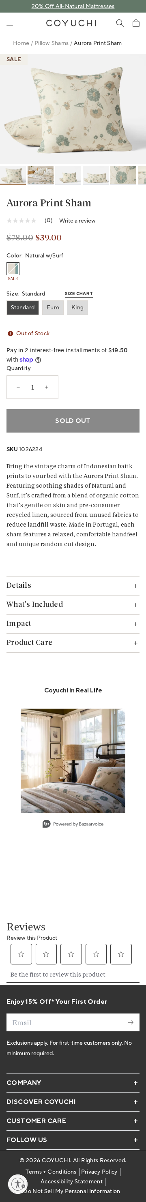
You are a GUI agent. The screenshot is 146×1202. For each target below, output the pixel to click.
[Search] (120, 23)
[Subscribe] (131, 1022)
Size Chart (79, 294)
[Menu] (10, 23)
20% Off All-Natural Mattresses (73, 6)
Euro (53, 307)
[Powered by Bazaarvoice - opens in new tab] (73, 825)
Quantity (18, 368)
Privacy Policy (99, 1172)
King (77, 307)
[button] (136, 23)
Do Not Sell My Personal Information (71, 1191)
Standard (22, 307)
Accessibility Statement (72, 1181)
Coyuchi (56, 1160)
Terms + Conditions (51, 1172)
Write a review (77, 221)
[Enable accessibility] (18, 1184)
